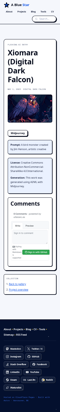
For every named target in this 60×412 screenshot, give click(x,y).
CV (52, 11)
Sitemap (9, 334)
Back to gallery (17, 284)
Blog (33, 11)
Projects (21, 11)
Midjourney (18, 133)
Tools (43, 11)
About (9, 11)
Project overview (18, 289)
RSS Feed (21, 334)
